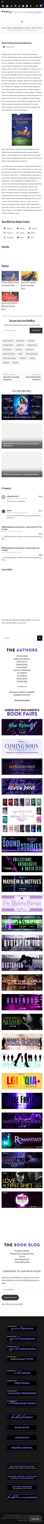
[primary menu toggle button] (22, 21)
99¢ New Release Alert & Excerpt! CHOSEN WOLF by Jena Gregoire (19, 417)
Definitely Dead (31, 345)
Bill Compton (20, 341)
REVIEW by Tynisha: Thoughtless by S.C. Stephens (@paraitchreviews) (20, 474)
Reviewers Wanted (22, 1251)
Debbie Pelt (20, 345)
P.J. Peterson (22, 673)
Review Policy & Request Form (22, 1253)
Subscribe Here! (10, 1297)
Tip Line (22, 1256)
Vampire (32, 358)
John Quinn (18, 349)
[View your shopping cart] (41, 6)
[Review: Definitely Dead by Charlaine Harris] (10, 276)
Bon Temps (31, 341)
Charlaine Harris (8, 345)
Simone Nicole (22, 678)
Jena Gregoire (22, 667)
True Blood (23, 358)
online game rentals (13, 496)
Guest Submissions (22, 1259)
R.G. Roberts (22, 676)
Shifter (20, 354)
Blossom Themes (7, 1518)
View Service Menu (22, 700)
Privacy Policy (22, 1520)
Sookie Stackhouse (31, 354)
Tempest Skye (22, 681)
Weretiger (6, 362)
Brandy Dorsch (22, 664)
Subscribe (36, 330)
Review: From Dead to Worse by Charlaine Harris (9, 306)
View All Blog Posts (22, 1262)
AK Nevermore (22, 656)
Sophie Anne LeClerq (9, 358)
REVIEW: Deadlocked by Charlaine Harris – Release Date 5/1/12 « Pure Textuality (22, 528)
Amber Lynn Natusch (22, 659)
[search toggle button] (37, 6)
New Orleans (30, 349)
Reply (40, 496)
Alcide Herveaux (8, 341)
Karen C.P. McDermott (22, 670)
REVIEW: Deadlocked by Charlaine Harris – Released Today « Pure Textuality (21, 549)
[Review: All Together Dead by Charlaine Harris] (29, 276)
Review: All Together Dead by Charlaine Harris (28, 285)
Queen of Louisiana (9, 354)
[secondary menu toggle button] (2, 2)
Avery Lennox (22, 661)
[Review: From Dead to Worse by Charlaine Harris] (10, 297)
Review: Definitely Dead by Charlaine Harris (10, 284)
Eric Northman (7, 349)
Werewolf (15, 362)
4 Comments (10, 47)
